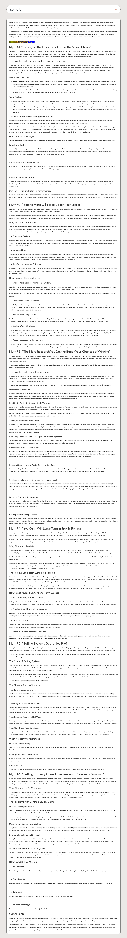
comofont (17, 9)
